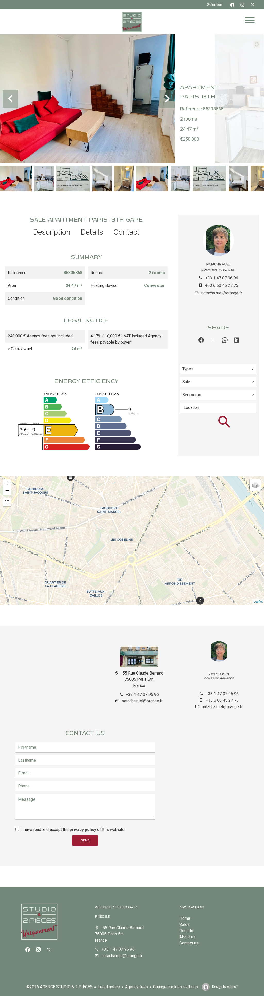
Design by (224, 987)
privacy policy (83, 829)
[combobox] (218, 369)
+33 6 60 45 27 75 (221, 285)
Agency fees (136, 986)
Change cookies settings (175, 986)
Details (92, 231)
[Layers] (255, 485)
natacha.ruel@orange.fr (221, 293)
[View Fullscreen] (7, 502)
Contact (126, 231)
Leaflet (258, 601)
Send (85, 840)
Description (51, 231)
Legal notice (109, 986)
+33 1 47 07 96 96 (221, 278)
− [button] (7, 491)
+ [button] (7, 483)
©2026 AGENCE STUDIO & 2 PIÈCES (59, 986)
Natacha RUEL (218, 264)
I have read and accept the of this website (73, 829)
